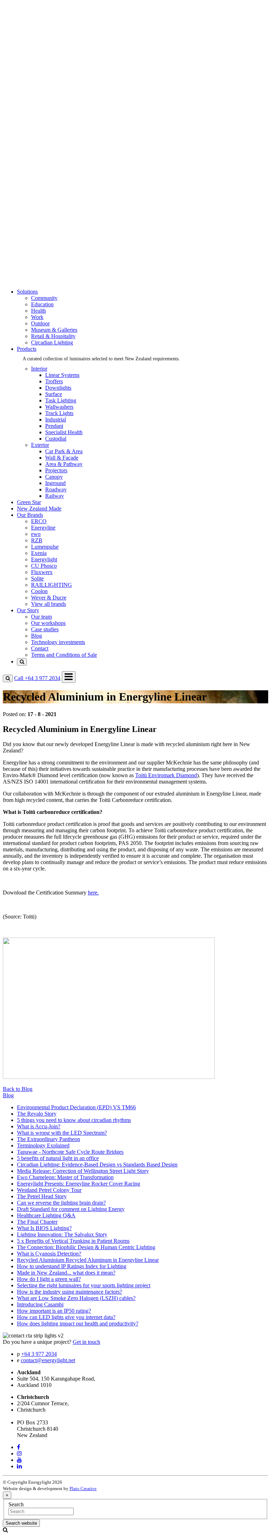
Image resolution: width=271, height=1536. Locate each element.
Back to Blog (17, 1089)
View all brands (48, 222)
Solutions (27, 25)
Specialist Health (64, 432)
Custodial (55, 439)
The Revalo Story (36, 1114)
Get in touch (86, 1342)
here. (93, 893)
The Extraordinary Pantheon (48, 1139)
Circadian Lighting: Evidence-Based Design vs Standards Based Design (97, 1165)
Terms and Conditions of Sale (64, 280)
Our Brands (30, 127)
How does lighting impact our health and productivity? (77, 1324)
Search (16, 1504)
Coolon (39, 210)
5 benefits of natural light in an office (58, 1158)
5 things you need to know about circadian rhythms (74, 1120)
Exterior (40, 108)
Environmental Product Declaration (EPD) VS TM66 (76, 1107)
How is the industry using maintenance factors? (69, 1292)
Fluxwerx (42, 191)
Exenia (39, 172)
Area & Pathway (64, 464)
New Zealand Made (39, 121)
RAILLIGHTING (51, 203)
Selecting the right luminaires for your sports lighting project (83, 1285)
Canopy (54, 477)
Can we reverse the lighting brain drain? (61, 1203)
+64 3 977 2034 (39, 1354)
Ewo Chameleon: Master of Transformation (65, 1177)
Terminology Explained (43, 1145)
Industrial (55, 420)
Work (37, 57)
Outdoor (40, 63)
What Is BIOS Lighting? (44, 1228)
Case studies (45, 254)
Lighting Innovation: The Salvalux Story (62, 1234)
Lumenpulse (45, 165)
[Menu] (69, 677)
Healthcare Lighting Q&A (46, 1215)
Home (24, 19)
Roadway (56, 489)
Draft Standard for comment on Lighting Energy (71, 1209)
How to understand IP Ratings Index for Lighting (71, 1266)
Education (42, 44)
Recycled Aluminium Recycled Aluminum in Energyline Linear (88, 1260)
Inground (55, 483)
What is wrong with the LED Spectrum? (62, 1133)
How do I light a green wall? (49, 1279)
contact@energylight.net (48, 1360)
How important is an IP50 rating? (54, 1311)
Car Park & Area (64, 451)
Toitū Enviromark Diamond (166, 775)
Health (38, 51)
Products (26, 89)
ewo (36, 152)
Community (44, 38)
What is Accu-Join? (38, 1126)
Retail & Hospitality (53, 76)
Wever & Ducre (48, 216)
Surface (53, 394)
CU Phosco (44, 184)
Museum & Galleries (54, 70)
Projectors (56, 470)
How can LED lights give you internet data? (66, 1317)
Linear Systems (62, 375)
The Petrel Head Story (42, 1196)
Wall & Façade (61, 458)
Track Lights (59, 413)
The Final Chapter (37, 1222)
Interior (39, 102)
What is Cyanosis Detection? (49, 1254)
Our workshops (48, 248)
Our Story (28, 229)
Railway (54, 496)
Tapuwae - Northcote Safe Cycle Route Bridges (70, 1152)
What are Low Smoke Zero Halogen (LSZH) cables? (76, 1298)
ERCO (39, 140)
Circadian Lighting (52, 82)
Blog (36, 261)
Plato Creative (83, 1488)
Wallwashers (59, 407)
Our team (41, 241)
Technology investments (58, 267)
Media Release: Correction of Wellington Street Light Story (83, 1171)
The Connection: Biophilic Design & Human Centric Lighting (86, 1247)
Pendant (54, 426)
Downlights (58, 388)
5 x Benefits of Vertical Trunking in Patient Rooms (73, 1241)
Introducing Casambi (40, 1304)
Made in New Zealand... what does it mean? (66, 1273)
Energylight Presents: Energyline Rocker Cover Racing (78, 1184)
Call (37, 678)
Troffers (54, 381)
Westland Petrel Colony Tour (49, 1190)
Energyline (43, 146)
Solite (37, 197)
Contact (39, 273)
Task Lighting (60, 400)
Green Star (29, 114)
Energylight (44, 178)
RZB (36, 159)
